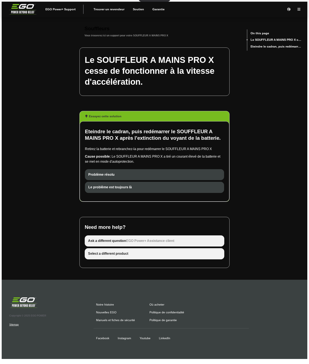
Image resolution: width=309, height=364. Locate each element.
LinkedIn (164, 338)
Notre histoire (105, 304)
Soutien (138, 9)
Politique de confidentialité (166, 312)
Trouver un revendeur (109, 9)
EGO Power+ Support (60, 9)
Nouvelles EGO (106, 312)
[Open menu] (299, 9)
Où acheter (156, 304)
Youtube (145, 338)
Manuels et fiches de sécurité (115, 320)
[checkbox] (154, 174)
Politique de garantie (163, 320)
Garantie (158, 9)
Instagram (124, 338)
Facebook (102, 338)
